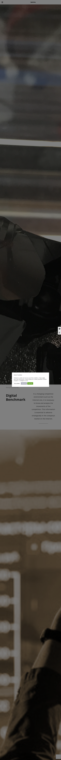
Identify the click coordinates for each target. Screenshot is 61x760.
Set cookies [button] (17, 383)
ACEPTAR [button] (30, 383)
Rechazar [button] (24, 383)
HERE (43, 378)
